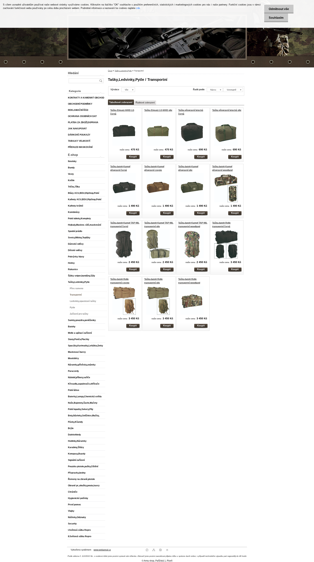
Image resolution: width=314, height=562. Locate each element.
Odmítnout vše (279, 9)
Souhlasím (276, 17)
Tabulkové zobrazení (120, 102)
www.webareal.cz (102, 550)
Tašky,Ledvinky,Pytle (123, 71)
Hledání (73, 73)
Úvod (110, 71)
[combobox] (215, 90)
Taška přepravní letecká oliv (226, 110)
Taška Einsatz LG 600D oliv (158, 110)
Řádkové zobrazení (145, 102)
